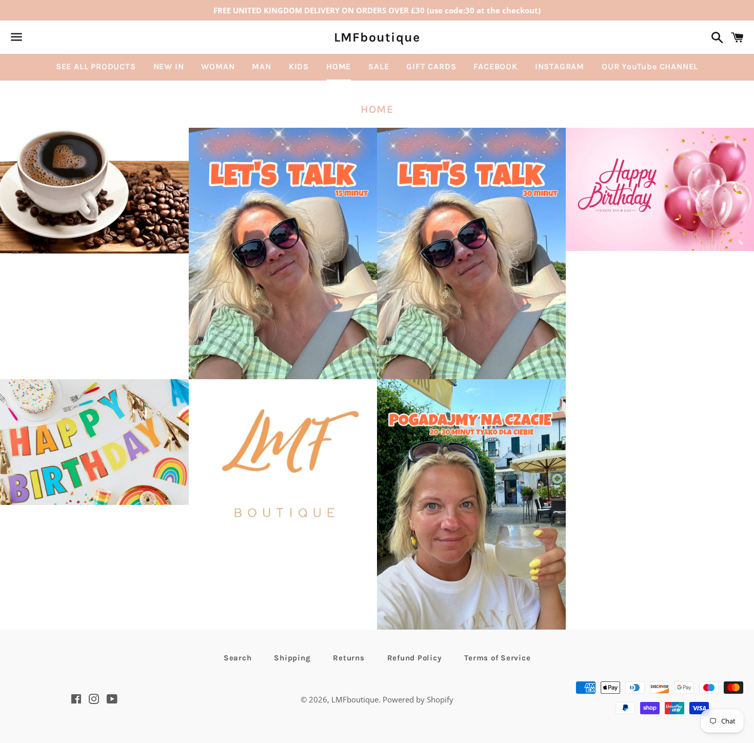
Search (238, 657)
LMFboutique (377, 37)
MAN (261, 66)
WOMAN (217, 66)
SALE (378, 66)
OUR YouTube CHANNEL (650, 66)
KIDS (299, 66)
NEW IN (168, 66)
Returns (348, 657)
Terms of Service (497, 657)
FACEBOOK (495, 66)
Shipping (292, 657)
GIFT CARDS (431, 66)
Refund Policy (414, 657)
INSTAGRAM (559, 66)
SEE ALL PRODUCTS (96, 66)
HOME (338, 66)
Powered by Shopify (418, 699)
